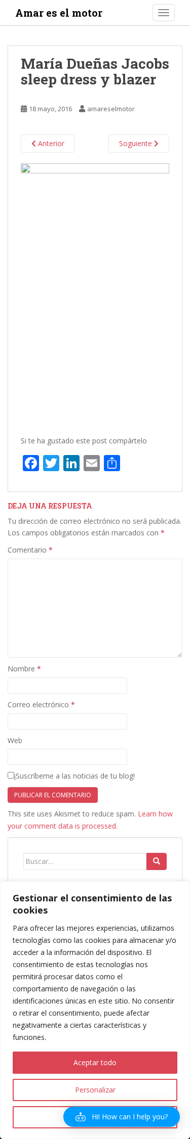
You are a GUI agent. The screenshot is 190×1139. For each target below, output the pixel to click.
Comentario (30, 550)
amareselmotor (111, 108)
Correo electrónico (41, 704)
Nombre (24, 668)
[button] (121, 1117)
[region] (95, 1010)
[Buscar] (156, 861)
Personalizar (95, 1090)
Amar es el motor (58, 12)
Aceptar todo (95, 1062)
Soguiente (136, 143)
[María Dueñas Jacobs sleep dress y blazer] (95, 294)
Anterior (50, 143)
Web (15, 740)
